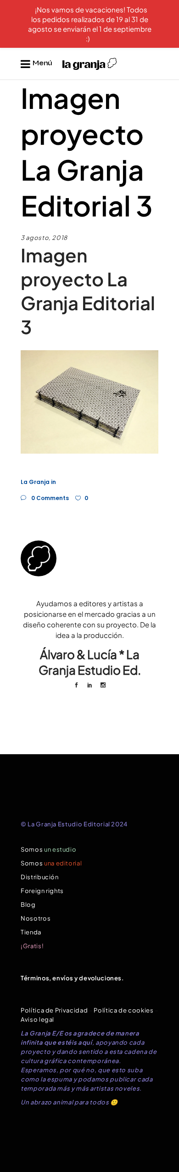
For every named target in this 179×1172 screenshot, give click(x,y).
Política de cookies (123, 1010)
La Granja (35, 482)
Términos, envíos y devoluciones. (72, 978)
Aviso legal (37, 1019)
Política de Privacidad (54, 1010)
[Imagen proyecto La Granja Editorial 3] (89, 558)
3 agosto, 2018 (44, 237)
